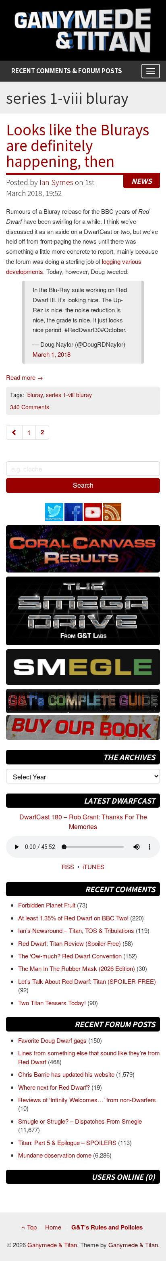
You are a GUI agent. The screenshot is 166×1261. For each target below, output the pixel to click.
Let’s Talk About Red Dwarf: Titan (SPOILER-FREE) (87, 981)
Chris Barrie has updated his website (67, 1074)
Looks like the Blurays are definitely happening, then (77, 145)
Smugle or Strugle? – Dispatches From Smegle (80, 1121)
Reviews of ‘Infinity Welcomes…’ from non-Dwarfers (87, 1099)
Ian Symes (56, 182)
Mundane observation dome (55, 1155)
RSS (68, 866)
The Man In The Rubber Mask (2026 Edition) (77, 968)
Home (53, 1227)
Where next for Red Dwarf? (54, 1087)
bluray (35, 395)
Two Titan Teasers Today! (52, 1002)
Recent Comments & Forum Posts (66, 70)
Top (31, 1227)
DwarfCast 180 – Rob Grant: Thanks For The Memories (83, 821)
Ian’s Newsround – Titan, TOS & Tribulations (77, 930)
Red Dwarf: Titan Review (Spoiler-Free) (70, 943)
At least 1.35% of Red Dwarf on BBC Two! (74, 918)
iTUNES (93, 866)
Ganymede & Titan (52, 1244)
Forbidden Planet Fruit (47, 905)
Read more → (24, 377)
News (141, 181)
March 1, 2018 (52, 354)
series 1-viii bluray (69, 395)
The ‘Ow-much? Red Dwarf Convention (70, 956)
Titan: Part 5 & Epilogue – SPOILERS (68, 1142)
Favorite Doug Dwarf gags (53, 1040)
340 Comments (29, 407)
